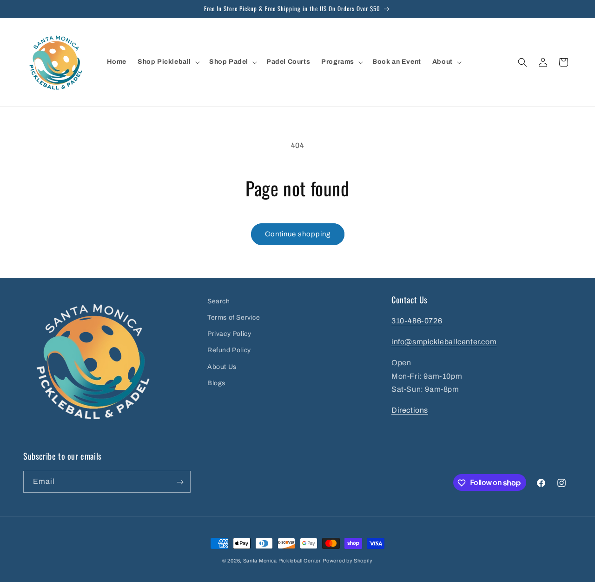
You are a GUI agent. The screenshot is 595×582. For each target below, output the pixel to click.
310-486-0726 (416, 321)
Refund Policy (229, 350)
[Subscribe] (180, 482)
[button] (168, 62)
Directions (409, 411)
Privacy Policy (229, 334)
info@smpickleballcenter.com (443, 342)
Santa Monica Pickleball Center (282, 560)
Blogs (216, 383)
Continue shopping (298, 234)
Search (218, 301)
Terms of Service (233, 317)
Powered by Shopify (348, 560)
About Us (222, 366)
